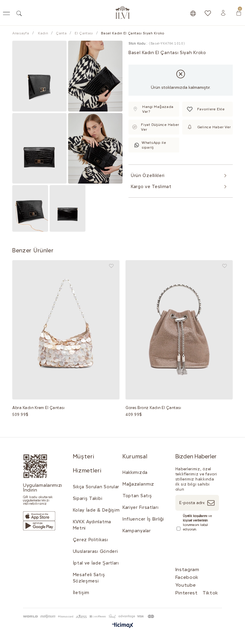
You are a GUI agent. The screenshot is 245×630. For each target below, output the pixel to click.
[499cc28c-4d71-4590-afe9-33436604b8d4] (39, 516)
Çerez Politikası (90, 540)
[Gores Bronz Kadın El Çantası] (179, 329)
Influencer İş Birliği (143, 519)
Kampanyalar (136, 531)
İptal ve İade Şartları (96, 563)
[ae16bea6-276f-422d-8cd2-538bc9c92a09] (35, 466)
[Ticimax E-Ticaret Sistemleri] (122, 626)
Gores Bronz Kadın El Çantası (153, 407)
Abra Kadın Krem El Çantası (38, 407)
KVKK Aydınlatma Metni (92, 525)
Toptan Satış (137, 496)
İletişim (81, 593)
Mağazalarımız (138, 484)
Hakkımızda (135, 472)
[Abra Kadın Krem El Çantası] (66, 329)
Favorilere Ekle (111, 266)
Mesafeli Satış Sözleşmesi (89, 578)
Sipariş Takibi (87, 498)
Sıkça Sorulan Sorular (96, 487)
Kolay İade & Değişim (96, 510)
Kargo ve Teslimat (151, 187)
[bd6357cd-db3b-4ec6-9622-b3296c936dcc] (39, 525)
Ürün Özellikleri (148, 176)
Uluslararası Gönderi (95, 551)
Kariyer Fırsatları (140, 507)
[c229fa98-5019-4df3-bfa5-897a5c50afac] (89, 616)
